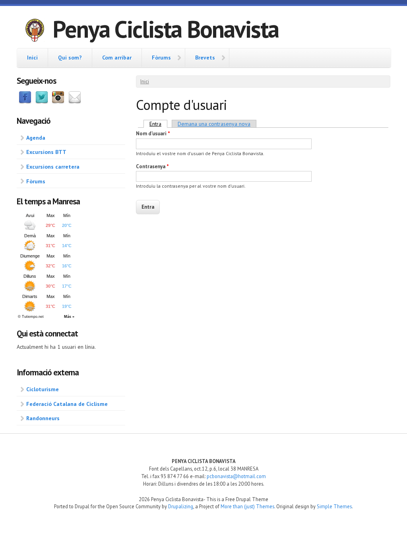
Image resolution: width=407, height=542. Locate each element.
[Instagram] (58, 102)
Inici (32, 57)
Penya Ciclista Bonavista (165, 28)
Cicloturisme (42, 389)
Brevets (205, 57)
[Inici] (34, 31)
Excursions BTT (46, 152)
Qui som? (70, 57)
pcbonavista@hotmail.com (236, 476)
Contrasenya (152, 166)
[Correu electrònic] (74, 102)
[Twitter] (41, 102)
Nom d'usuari (153, 133)
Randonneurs (43, 418)
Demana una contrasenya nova (214, 123)
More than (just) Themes (247, 506)
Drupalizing (180, 506)
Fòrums (161, 57)
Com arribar (117, 57)
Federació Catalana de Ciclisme (67, 403)
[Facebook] (25, 102)
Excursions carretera (52, 166)
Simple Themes (334, 506)
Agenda (35, 137)
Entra (158, 123)
